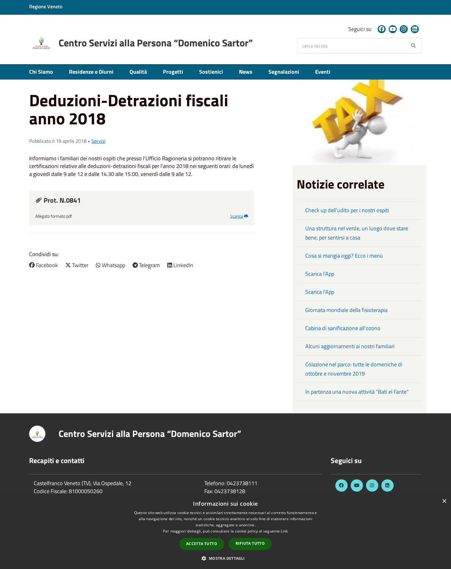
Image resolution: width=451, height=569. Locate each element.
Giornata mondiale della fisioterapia (346, 310)
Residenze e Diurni (91, 72)
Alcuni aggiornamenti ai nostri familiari (350, 346)
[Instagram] (404, 29)
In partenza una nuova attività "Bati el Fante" (357, 392)
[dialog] (225, 532)
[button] (225, 558)
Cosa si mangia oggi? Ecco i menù (344, 255)
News (245, 72)
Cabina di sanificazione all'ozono (342, 328)
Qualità (138, 72)
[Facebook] (382, 29)
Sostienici (211, 72)
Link (284, 531)
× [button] (444, 501)
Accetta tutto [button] (201, 543)
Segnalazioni (283, 72)
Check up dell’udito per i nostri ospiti (347, 210)
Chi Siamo (41, 72)
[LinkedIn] (415, 29)
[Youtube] (393, 29)
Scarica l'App (319, 274)
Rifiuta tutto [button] (250, 543)
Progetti (173, 72)
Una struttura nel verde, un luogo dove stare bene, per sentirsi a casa (356, 233)
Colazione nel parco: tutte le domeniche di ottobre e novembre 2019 (353, 369)
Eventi (322, 72)
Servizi (98, 141)
